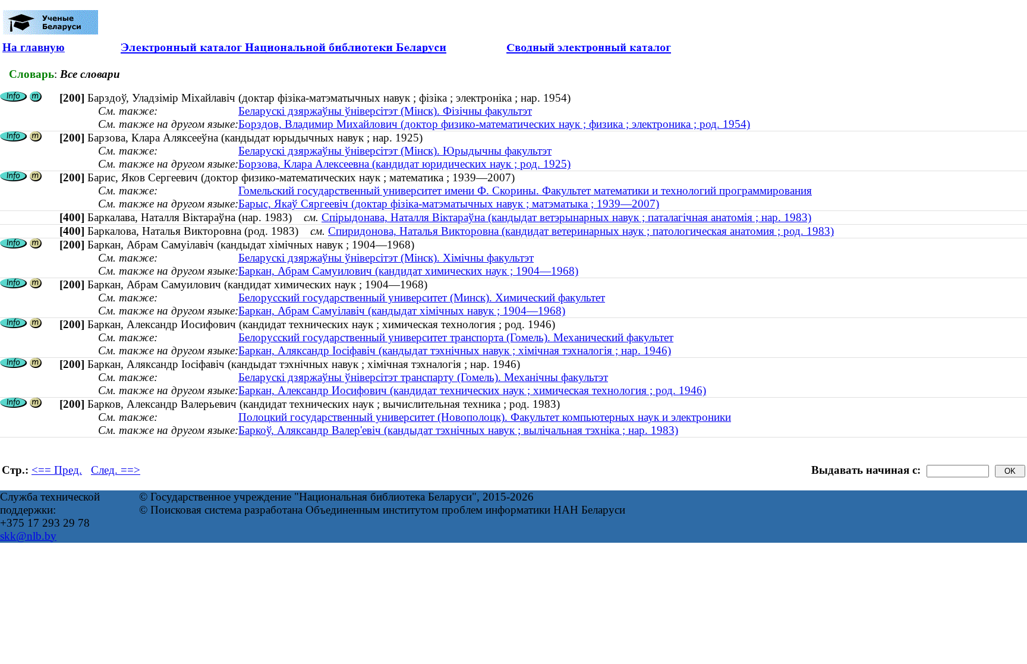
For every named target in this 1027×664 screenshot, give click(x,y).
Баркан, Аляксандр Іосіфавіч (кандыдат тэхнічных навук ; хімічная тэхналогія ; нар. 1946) (454, 350)
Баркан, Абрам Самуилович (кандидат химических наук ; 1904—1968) (408, 271)
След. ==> (115, 470)
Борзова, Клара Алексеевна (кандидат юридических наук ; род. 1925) (404, 164)
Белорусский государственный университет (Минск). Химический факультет (421, 297)
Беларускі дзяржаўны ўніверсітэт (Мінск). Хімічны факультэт (386, 257)
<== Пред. (56, 470)
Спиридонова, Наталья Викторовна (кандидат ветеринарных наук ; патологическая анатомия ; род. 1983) (581, 231)
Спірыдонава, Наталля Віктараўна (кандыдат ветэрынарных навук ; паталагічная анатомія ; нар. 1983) (566, 217)
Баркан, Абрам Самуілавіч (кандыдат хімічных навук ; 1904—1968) (401, 310)
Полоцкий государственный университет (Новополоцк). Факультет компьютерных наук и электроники (484, 417)
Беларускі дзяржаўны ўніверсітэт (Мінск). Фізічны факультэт (385, 111)
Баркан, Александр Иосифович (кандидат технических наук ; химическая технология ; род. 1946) (472, 390)
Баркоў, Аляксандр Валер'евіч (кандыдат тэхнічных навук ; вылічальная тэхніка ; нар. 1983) (458, 430)
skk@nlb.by (28, 536)
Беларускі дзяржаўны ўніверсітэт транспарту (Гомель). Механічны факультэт (423, 377)
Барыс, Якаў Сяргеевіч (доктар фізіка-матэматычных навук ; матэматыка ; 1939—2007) (448, 203)
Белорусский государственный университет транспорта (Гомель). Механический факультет (455, 337)
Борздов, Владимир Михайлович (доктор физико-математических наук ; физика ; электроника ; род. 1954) (494, 124)
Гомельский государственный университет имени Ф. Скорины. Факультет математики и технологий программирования (525, 190)
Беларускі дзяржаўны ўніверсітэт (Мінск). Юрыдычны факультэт (395, 150)
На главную (33, 47)
